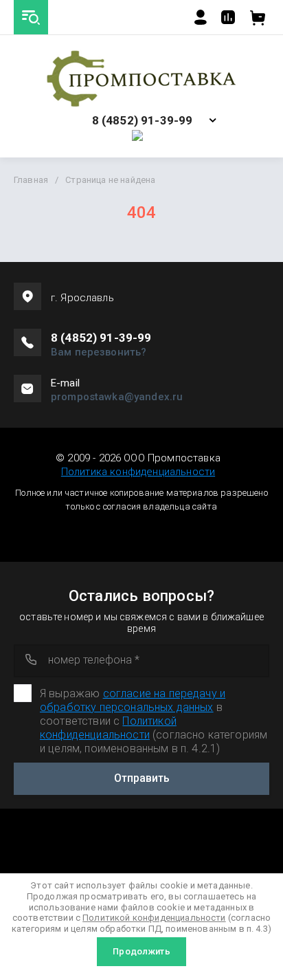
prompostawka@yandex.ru (117, 397)
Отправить (142, 778)
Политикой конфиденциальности (108, 727)
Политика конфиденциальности (138, 472)
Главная (31, 180)
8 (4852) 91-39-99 (142, 120)
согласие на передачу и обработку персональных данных (132, 700)
